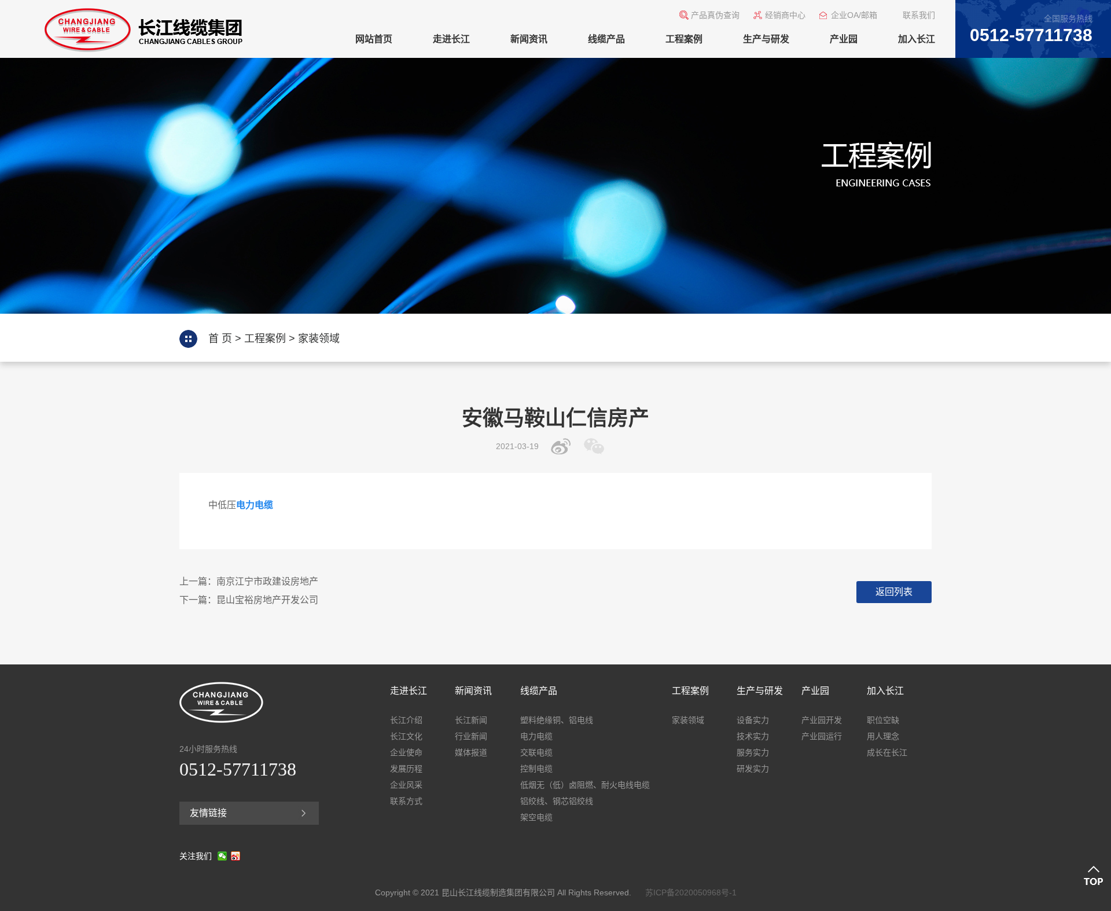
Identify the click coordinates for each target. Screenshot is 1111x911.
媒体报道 (471, 752)
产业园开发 (821, 720)
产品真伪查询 (715, 15)
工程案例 (683, 39)
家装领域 (319, 338)
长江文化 (406, 736)
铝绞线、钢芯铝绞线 (556, 801)
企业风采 (406, 784)
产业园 (844, 39)
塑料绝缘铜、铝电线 (556, 720)
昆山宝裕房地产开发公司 (267, 600)
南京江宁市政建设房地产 (267, 581)
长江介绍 (406, 720)
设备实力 (753, 720)
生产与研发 (766, 39)
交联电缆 (536, 752)
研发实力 (753, 768)
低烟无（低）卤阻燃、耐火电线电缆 (585, 784)
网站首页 (373, 39)
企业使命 (406, 752)
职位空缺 (883, 720)
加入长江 (916, 39)
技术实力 (753, 736)
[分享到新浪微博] (564, 446)
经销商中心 (785, 15)
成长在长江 (887, 752)
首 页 (220, 338)
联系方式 (406, 801)
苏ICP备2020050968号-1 (691, 892)
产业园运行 (821, 736)
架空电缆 (536, 817)
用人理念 (883, 736)
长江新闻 (471, 720)
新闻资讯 (528, 39)
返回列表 (894, 592)
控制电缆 (536, 768)
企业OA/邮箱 (854, 15)
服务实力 (753, 752)
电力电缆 (536, 736)
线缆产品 (606, 39)
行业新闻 (471, 736)
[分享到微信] (597, 446)
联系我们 (919, 15)
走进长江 (451, 39)
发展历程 (406, 768)
